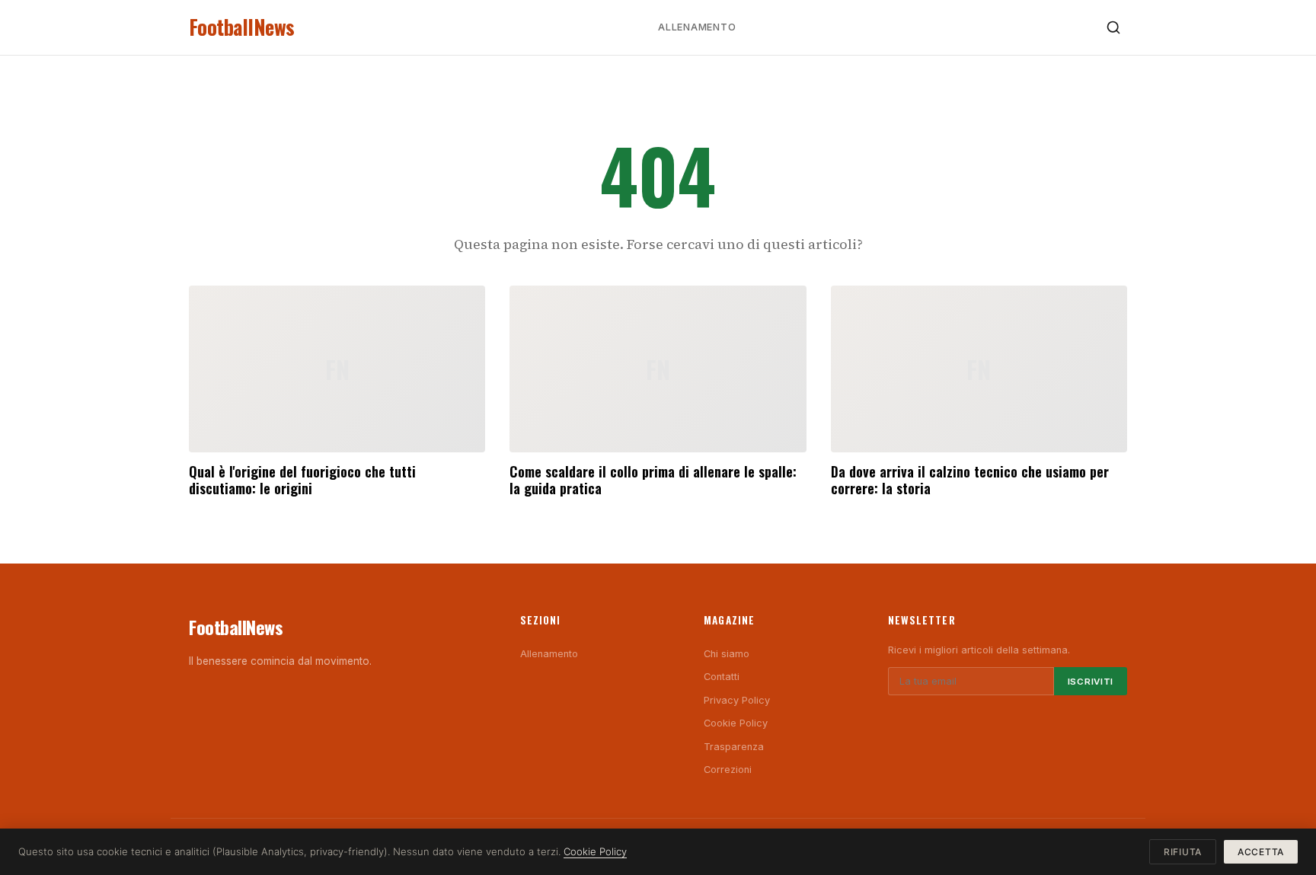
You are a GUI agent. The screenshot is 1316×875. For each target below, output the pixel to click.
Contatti (721, 676)
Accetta (1261, 851)
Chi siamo (726, 653)
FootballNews (242, 27)
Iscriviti (1090, 681)
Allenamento (697, 27)
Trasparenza (734, 746)
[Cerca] (1113, 27)
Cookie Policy (736, 723)
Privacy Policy (737, 700)
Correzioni (728, 769)
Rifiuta (1183, 851)
